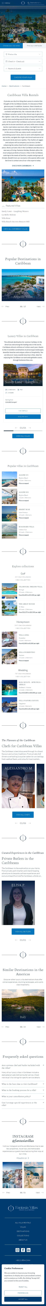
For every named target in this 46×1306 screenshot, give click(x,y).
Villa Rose (6, 218)
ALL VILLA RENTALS (23, 1223)
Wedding (23, 670)
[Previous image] (6, 375)
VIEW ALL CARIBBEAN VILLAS (15, 229)
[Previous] (16, 428)
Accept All (23, 1299)
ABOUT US (23, 1240)
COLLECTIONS (23, 1235)
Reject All (23, 1287)
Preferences (23, 1293)
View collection (23, 580)
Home (4, 86)
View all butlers (23, 931)
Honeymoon (23, 621)
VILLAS (23, 1227)
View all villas (23, 436)
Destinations (14, 86)
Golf (23, 573)
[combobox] (36, 2)
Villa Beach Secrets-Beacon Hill (16, 221)
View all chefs (23, 815)
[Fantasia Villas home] (23, 3)
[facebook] (23, 1250)
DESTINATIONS (23, 1231)
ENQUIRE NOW (23, 416)
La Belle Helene (9, 214)
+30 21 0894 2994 (23, 1260)
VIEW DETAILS (23, 411)
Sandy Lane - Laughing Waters (15, 211)
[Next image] (40, 375)
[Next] (30, 428)
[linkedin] (28, 1250)
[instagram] (17, 1250)
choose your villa (23, 77)
